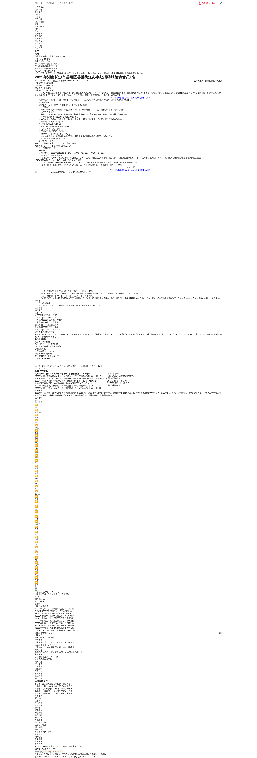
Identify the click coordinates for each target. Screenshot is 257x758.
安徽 (52, 56)
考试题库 (38, 654)
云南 (44, 68)
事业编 (37, 17)
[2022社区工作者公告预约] (128, 315)
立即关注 (65, 594)
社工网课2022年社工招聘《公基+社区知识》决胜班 (79, 334)
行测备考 (38, 647)
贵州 (48, 68)
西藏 (52, 68)
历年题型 (38, 657)
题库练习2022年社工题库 (45, 317)
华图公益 (57, 754)
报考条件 (38, 642)
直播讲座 (38, 666)
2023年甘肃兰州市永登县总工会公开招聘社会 (55, 621)
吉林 (44, 71)
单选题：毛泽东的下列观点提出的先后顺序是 (53, 691)
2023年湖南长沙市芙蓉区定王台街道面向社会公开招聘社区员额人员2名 (72, 366)
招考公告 (38, 29)
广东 (40, 59)
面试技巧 (38, 652)
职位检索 (38, 669)
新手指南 (38, 710)
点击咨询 (80, 746)
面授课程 (38, 715)
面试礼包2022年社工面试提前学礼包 (117, 334)
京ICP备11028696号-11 (44, 757)
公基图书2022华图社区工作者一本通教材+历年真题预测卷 (191, 334)
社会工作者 (69, 73)
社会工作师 (39, 22)
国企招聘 (38, 14)
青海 (48, 66)
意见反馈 (93, 754)
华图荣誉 (47, 754)
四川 (40, 68)
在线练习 (46, 657)
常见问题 (62, 642)
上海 (63, 56)
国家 (53, 71)
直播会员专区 (40, 725)
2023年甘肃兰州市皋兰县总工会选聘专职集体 (55, 616)
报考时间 (46, 642)
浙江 (48, 56)
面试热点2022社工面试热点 (46, 325)
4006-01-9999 (41, 746)
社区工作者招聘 (52, 374)
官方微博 (38, 705)
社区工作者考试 (59, 81)
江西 (55, 56)
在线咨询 (38, 703)
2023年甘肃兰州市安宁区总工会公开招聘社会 (55, 623)
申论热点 (38, 674)
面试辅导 (38, 650)
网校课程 (38, 713)
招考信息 (38, 606)
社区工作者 (39, 7)
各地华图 (38, 720)
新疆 (44, 66)
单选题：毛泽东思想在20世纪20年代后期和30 (54, 689)
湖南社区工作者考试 (81, 374)
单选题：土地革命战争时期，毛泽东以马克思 (53, 686)
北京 (40, 64)
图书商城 (38, 729)
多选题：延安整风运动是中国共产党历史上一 (53, 684)
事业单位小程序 (66, 3)
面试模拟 (70, 652)
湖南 (48, 61)
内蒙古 (56, 64)
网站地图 (38, 3)
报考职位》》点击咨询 (44, 90)
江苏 (44, 56)
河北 (48, 64)
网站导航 (38, 717)
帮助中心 (38, 698)
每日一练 (38, 46)
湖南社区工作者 (66, 374)
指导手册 (70, 647)
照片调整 (38, 664)
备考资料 (38, 36)
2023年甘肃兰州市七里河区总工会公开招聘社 (55, 618)
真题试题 (38, 43)
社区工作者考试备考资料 (45, 645)
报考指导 (38, 640)
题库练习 (38, 671)
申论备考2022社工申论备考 (46, 327)
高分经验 (70, 642)
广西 (44, 59)
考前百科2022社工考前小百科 (47, 329)
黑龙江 (49, 71)
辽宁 (40, 71)
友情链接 (102, 754)
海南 (48, 59)
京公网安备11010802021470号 (84, 757)
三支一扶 (38, 19)
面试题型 (62, 652)
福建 (59, 56)
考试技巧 (38, 38)
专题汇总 (38, 48)
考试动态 (38, 31)
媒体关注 (66, 754)
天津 (44, 64)
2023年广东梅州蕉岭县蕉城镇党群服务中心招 (56, 630)
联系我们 (50, 3)
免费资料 (38, 734)
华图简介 (38, 754)
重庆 (55, 68)
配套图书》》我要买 (43, 88)
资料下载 (38, 678)
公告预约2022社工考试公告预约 (48, 320)
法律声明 (84, 754)
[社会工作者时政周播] (128, 332)
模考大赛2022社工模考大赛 (46, 322)
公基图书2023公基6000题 (46, 334)
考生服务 (38, 696)
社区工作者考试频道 (54, 73)
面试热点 (46, 652)
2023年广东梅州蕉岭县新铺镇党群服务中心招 (55, 628)
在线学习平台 (40, 722)
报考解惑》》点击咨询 (44, 83)
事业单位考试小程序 (43, 732)
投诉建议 (38, 749)
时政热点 (38, 41)
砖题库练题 (39, 659)
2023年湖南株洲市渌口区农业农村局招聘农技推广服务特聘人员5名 (63, 376)
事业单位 (38, 12)
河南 (40, 61)
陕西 (52, 66)
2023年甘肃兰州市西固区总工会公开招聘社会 (55, 625)
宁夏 (40, 66)
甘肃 (55, 66)
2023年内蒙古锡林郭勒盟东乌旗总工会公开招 (55, 609)
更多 (37, 24)
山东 (40, 56)
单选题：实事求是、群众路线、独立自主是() (53, 693)
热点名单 (38, 744)
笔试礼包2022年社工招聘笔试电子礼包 (149, 334)
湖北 (44, 61)
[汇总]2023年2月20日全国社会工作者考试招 (54, 611)
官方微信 (38, 708)
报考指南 (38, 34)
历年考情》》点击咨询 (44, 85)
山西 (52, 64)
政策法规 (46, 637)
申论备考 (46, 647)
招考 (78, 73)
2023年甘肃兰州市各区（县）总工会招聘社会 (55, 613)
